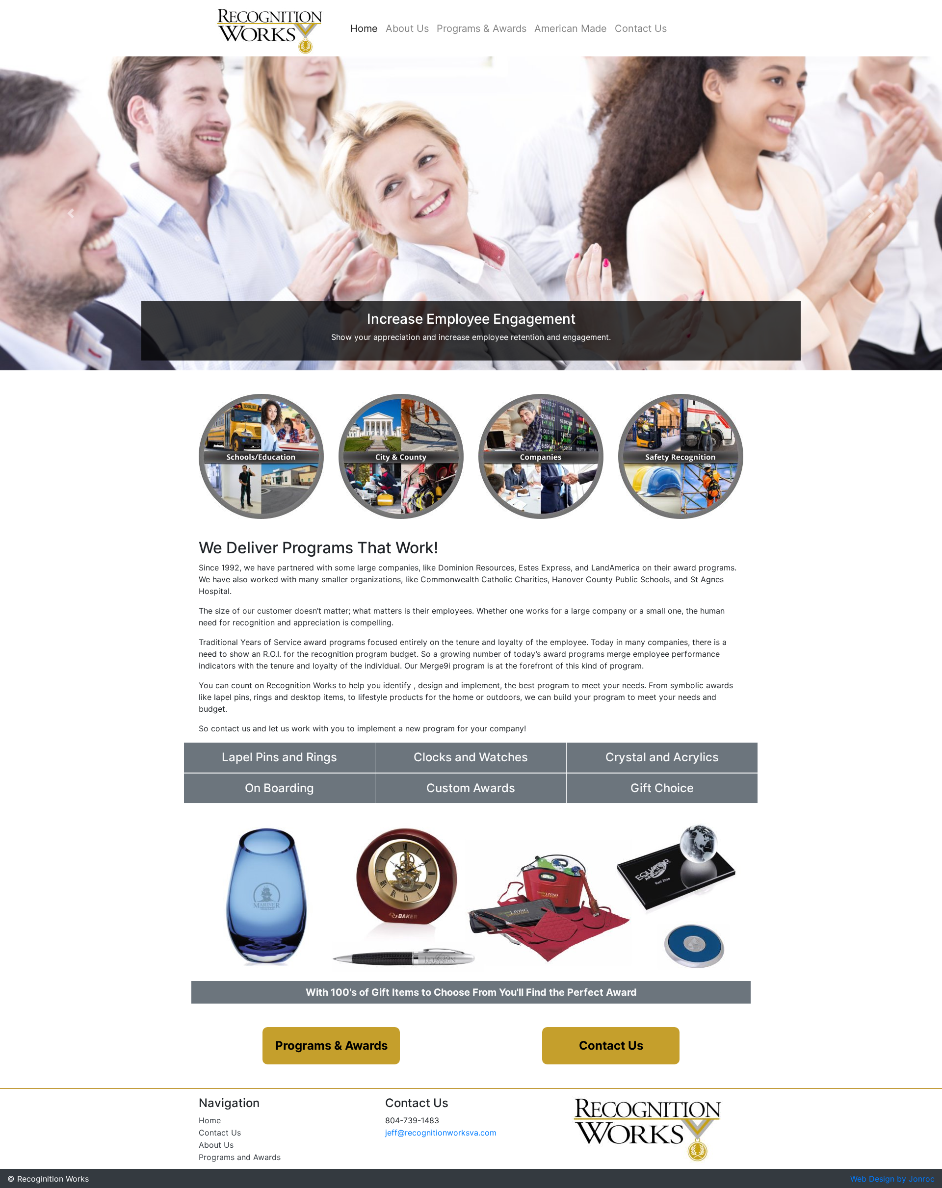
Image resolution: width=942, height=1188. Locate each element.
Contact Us (641, 28)
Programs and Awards (240, 1157)
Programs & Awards (481, 28)
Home (366, 28)
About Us (407, 28)
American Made (570, 28)
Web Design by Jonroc (892, 1179)
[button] (70, 213)
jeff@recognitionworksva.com (441, 1132)
